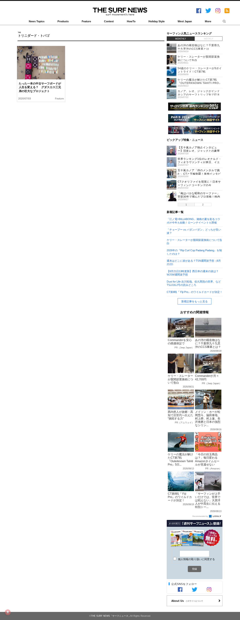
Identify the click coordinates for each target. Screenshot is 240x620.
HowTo (131, 21)
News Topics (36, 21)
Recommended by (200, 516)
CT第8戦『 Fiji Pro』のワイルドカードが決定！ (194, 291)
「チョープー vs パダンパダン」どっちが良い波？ (194, 231)
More (208, 21)
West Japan (185, 21)
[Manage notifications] (8, 612)
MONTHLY (180, 38)
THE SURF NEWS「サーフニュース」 (111, 616)
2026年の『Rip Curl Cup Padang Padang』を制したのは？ (194, 252)
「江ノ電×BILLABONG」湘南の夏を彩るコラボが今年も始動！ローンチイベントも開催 (193, 221)
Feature (86, 21)
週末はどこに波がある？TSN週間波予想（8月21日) (194, 262)
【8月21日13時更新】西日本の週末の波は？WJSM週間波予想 (193, 273)
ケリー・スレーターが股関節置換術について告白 (194, 241)
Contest (109, 21)
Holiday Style (156, 21)
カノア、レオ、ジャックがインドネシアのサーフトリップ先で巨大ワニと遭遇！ (199, 94)
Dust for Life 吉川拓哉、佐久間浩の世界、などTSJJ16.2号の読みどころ (194, 283)
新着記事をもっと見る (194, 301)
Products (63, 21)
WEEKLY (208, 38)
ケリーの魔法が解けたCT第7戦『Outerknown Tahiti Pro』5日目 (200, 83)
